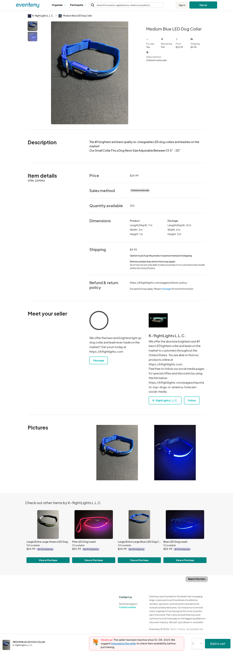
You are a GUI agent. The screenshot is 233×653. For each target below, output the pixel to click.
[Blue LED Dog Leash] (185, 524)
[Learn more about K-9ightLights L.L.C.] (158, 320)
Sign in (182, 5)
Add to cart (217, 643)
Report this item (196, 578)
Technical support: (128, 605)
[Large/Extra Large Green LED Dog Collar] (48, 524)
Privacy (181, 629)
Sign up (203, 4)
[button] (58, 5)
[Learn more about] (98, 321)
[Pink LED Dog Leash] (93, 524)
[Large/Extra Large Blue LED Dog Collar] (139, 524)
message (166, 288)
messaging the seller (123, 643)
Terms (173, 629)
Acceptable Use (194, 629)
